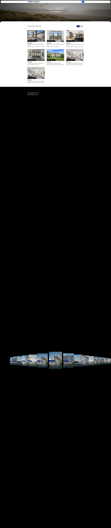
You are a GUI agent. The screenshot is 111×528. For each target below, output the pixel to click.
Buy (78, 26)
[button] (54, 370)
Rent (82, 26)
